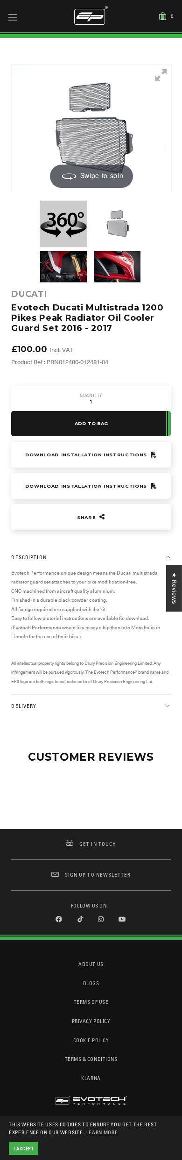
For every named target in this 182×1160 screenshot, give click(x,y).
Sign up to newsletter (98, 875)
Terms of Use (91, 1002)
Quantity (91, 395)
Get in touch (97, 844)
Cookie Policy (91, 1040)
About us (90, 964)
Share (87, 517)
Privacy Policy (91, 1021)
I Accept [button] (24, 1148)
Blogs (91, 983)
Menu (13, 17)
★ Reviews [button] (174, 588)
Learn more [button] (102, 1132)
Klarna (90, 1078)
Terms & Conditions (91, 1059)
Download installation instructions (87, 454)
